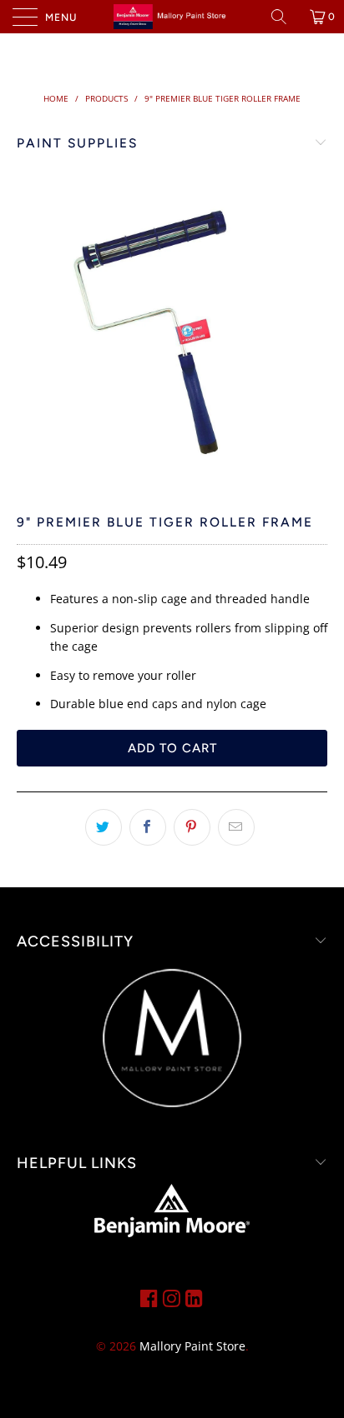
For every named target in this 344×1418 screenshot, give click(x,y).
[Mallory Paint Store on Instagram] (171, 1298)
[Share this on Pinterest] (192, 827)
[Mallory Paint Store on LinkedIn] (194, 1298)
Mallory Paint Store (192, 1346)
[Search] (285, 16)
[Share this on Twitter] (103, 827)
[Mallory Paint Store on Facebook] (149, 1298)
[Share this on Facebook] (147, 827)
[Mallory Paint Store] (172, 16)
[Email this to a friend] (236, 827)
